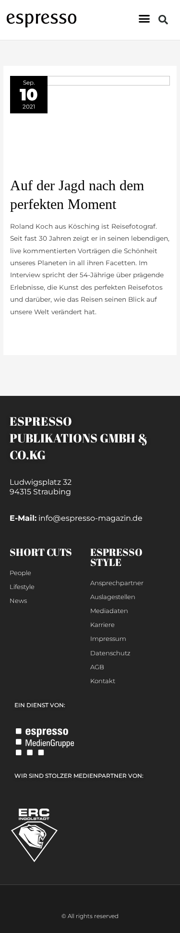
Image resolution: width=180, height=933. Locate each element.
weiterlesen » (31, 333)
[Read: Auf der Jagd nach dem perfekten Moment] (90, 125)
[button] (144, 19)
